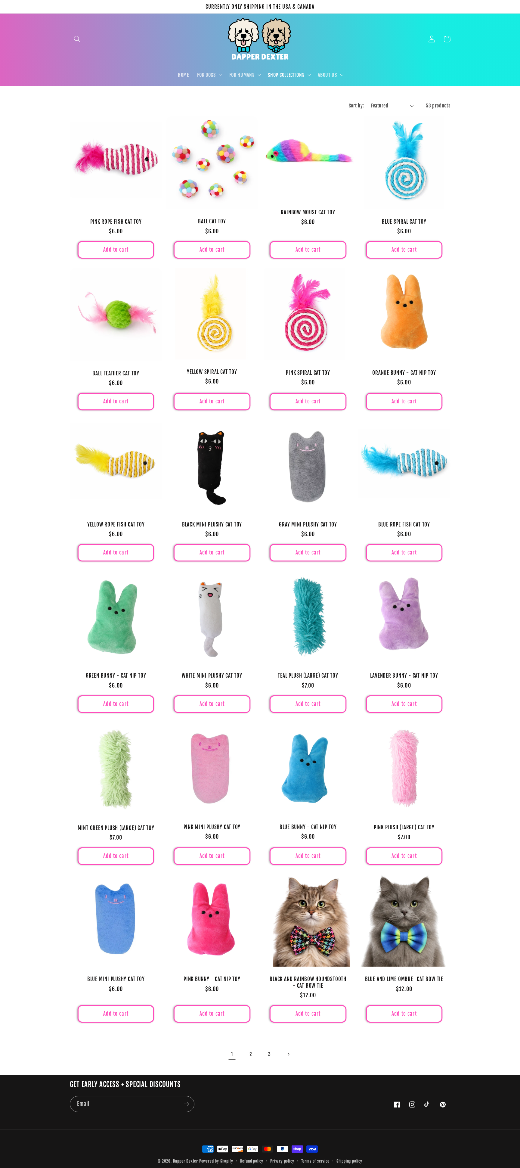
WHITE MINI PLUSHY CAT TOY (212, 676)
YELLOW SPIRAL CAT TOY (212, 372)
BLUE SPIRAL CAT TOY (404, 222)
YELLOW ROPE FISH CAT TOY (116, 524)
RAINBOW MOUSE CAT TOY (308, 212)
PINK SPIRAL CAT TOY (308, 373)
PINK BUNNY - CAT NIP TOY (212, 979)
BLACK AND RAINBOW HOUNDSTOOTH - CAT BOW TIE (308, 982)
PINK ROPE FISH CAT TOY (116, 222)
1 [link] (232, 1054)
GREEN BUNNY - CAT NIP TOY (116, 676)
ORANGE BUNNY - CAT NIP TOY (404, 373)
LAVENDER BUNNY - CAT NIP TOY (404, 676)
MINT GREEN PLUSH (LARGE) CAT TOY (116, 828)
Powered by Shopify (216, 1161)
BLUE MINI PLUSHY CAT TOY (116, 979)
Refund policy (251, 1161)
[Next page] (288, 1054)
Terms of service (315, 1161)
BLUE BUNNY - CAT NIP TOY (308, 827)
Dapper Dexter (185, 1161)
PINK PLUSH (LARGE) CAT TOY (404, 827)
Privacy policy (282, 1161)
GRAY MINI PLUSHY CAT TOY (308, 524)
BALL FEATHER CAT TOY (115, 373)
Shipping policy (349, 1161)
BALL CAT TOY (212, 221)
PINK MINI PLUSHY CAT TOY (212, 827)
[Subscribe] (186, 1104)
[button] (77, 39)
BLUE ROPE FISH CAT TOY (404, 524)
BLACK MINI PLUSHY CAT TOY (212, 524)
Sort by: (356, 106)
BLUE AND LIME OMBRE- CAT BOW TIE (404, 979)
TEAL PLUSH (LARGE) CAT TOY (308, 676)
